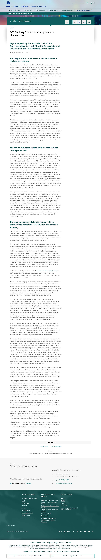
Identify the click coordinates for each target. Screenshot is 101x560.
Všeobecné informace (14, 10)
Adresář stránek (11, 525)
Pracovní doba (26, 510)
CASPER (63, 503)
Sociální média (26, 515)
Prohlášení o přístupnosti (48, 518)
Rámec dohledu (28, 10)
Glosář (23, 501)
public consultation (43, 271)
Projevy (31, 13)
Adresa (24, 508)
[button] (89, 3)
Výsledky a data (54, 10)
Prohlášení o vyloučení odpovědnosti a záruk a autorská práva (49, 502)
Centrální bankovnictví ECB (83, 10)
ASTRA (63, 501)
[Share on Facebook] (79, 22)
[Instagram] (81, 531)
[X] (73, 531)
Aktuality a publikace (67, 10)
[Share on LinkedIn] (84, 22)
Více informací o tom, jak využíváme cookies (67, 551)
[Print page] (67, 22)
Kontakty (24, 505)
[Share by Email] (89, 22)
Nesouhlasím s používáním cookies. (73, 556)
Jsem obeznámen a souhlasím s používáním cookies (28, 556)
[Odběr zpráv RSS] (92, 531)
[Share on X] (74, 22)
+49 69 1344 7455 (63, 480)
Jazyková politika (46, 513)
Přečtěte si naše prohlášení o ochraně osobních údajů (38, 551)
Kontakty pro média (18, 483)
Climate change (56, 446)
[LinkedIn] (77, 531)
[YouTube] (85, 531)
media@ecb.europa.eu (65, 483)
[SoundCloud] (89, 531)
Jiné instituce (25, 503)
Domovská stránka (11, 13)
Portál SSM (64, 505)
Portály (63, 498)
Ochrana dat (44, 515)
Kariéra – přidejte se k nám (29, 498)
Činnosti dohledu (40, 10)
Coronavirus (44, 446)
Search (87, 3)
